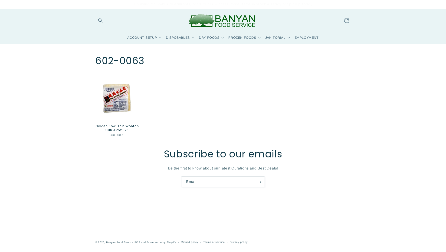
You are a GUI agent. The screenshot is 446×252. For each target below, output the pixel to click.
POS (137, 242)
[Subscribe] (259, 181)
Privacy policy (239, 242)
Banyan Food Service (120, 242)
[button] (100, 21)
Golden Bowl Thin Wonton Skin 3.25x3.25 (117, 128)
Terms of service (214, 242)
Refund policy (189, 242)
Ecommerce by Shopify (161, 242)
